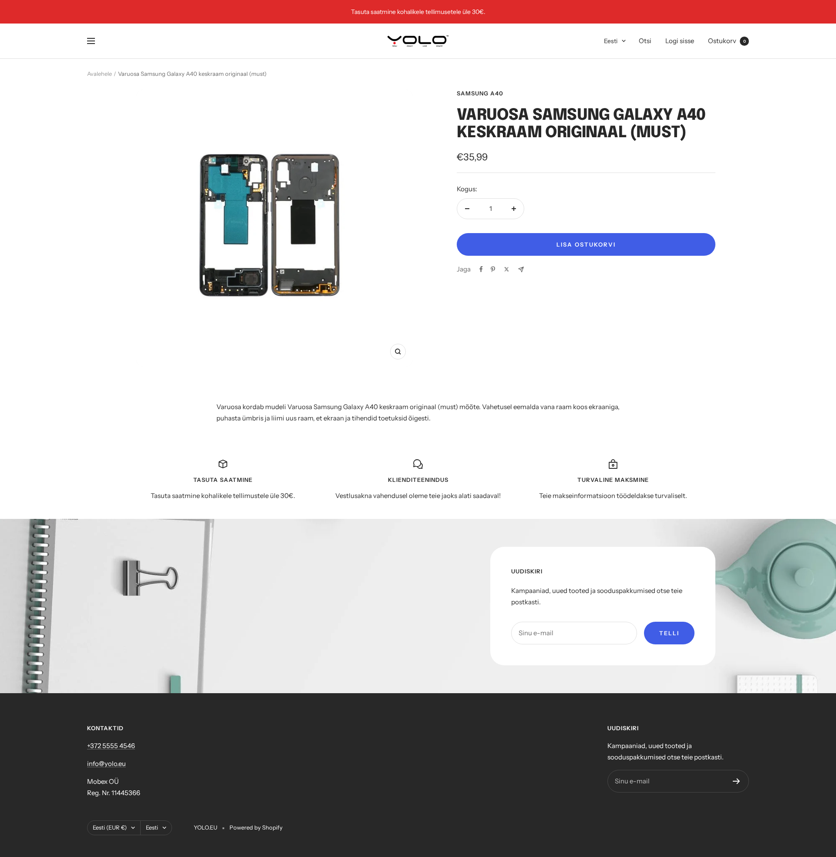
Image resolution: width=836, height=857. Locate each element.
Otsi (645, 41)
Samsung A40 (480, 93)
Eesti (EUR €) (110, 827)
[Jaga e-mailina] (521, 269)
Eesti (610, 41)
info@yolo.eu (106, 763)
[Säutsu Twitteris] (506, 269)
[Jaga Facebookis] (481, 269)
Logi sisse (679, 41)
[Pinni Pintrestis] (493, 269)
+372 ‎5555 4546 (111, 746)
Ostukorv (727, 41)
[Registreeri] (736, 781)
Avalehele (99, 73)
